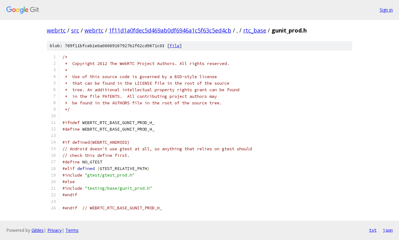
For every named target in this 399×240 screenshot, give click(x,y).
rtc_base (254, 30)
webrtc (56, 30)
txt (373, 230)
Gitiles (37, 230)
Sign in (386, 10)
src (75, 30)
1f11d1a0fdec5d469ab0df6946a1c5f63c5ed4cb (170, 30)
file (175, 45)
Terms (72, 230)
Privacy (54, 230)
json (388, 230)
